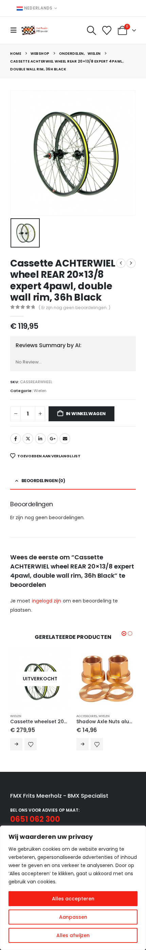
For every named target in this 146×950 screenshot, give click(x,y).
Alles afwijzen (73, 935)
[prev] (121, 263)
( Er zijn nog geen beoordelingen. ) (74, 307)
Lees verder (16, 744)
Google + (52, 438)
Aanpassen (73, 917)
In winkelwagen (86, 413)
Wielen (40, 390)
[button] (15, 30)
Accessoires (86, 716)
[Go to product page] (106, 679)
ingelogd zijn (46, 600)
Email (64, 438)
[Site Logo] (34, 30)
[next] (131, 263)
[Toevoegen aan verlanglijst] (30, 744)
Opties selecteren (82, 744)
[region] (73, 888)
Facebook (15, 438)
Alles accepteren (73, 898)
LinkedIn (40, 438)
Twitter (27, 438)
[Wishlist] (107, 30)
